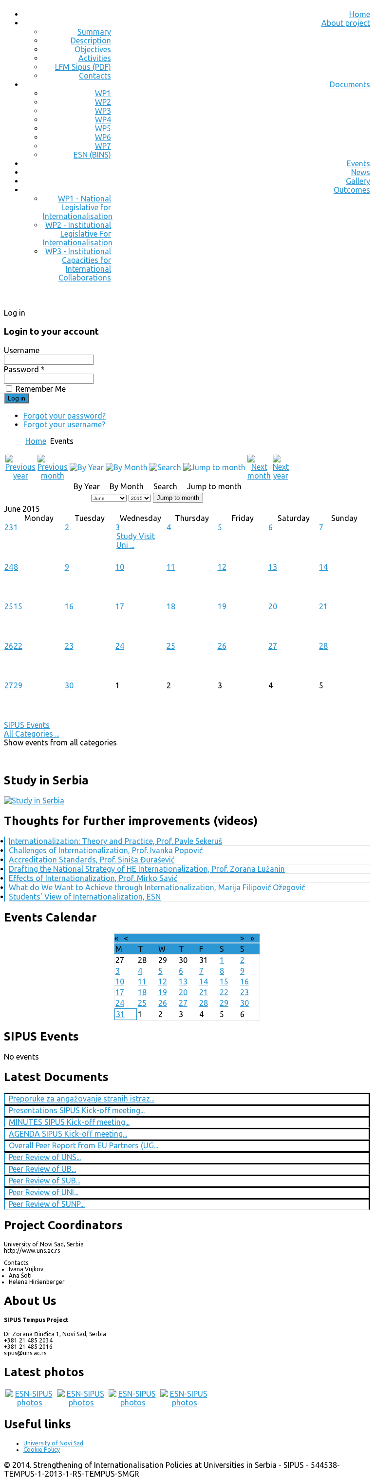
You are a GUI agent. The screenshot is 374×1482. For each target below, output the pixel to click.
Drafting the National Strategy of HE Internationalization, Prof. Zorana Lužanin (147, 868)
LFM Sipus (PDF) (83, 66)
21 (323, 606)
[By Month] (127, 467)
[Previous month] (52, 475)
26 (8, 645)
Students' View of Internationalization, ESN (85, 896)
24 (8, 566)
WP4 (103, 119)
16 (69, 606)
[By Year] (87, 467)
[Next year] (281, 475)
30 (69, 685)
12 (222, 566)
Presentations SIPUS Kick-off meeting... (77, 1110)
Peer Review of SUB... (44, 1180)
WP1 (103, 93)
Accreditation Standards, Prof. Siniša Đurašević (91, 859)
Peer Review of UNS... (45, 1157)
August (177, 938)
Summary (94, 31)
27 (272, 645)
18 (171, 606)
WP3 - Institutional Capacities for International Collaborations (78, 264)
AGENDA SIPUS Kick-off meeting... (68, 1133)
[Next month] (259, 475)
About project (345, 23)
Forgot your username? (64, 424)
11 (171, 566)
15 (18, 606)
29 (18, 685)
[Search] (165, 467)
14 (323, 566)
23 (8, 527)
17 (119, 606)
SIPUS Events (27, 725)
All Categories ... (31, 733)
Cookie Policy (41, 1449)
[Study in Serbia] (34, 800)
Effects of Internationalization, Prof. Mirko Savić (93, 878)
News (360, 172)
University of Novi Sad (53, 1443)
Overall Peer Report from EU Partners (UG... (83, 1145)
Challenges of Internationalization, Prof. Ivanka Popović (106, 850)
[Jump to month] (214, 467)
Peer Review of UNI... (43, 1192)
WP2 (103, 102)
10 (119, 566)
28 (323, 645)
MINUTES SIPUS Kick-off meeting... (69, 1122)
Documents (350, 84)
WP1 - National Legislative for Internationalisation (77, 207)
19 (222, 606)
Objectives (93, 49)
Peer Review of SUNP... (47, 1204)
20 (272, 606)
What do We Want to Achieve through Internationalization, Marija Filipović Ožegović (157, 887)
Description (91, 40)
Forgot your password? (64, 415)
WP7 (103, 145)
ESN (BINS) (92, 154)
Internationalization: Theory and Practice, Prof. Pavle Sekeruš (115, 841)
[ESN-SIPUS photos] (29, 1402)
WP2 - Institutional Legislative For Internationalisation (77, 233)
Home (359, 14)
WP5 (103, 128)
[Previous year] (20, 475)
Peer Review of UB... (42, 1168)
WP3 (103, 110)
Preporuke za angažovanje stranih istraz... (81, 1098)
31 (120, 1014)
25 (8, 606)
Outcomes (352, 189)
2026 (200, 938)
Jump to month (178, 497)
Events (358, 163)
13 (272, 566)
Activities (94, 58)
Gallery (358, 181)
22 (18, 645)
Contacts (95, 75)
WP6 (103, 137)
